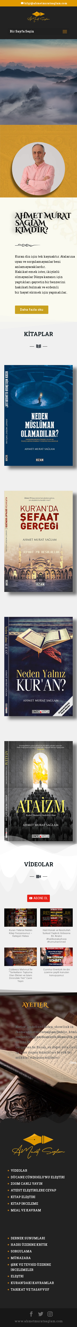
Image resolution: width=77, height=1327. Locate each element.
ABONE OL (41, 898)
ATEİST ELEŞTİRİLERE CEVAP (33, 1190)
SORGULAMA (21, 1251)
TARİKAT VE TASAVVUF (30, 1289)
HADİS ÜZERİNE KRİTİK (29, 1245)
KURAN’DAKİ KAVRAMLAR (32, 1283)
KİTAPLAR (38, 334)
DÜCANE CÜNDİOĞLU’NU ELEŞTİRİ (38, 1177)
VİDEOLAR (38, 864)
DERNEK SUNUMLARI (28, 1238)
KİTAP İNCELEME (24, 1204)
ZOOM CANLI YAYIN (27, 1184)
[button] (31, 310)
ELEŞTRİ (17, 1276)
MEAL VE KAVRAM (26, 1210)
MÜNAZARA (21, 1258)
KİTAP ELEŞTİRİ (23, 1197)
